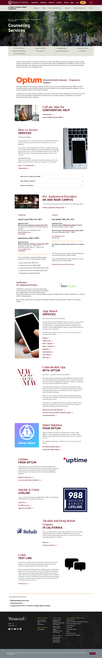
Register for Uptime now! (25, 477)
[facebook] (15, 629)
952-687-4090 (21, 234)
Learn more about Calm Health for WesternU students (57, 412)
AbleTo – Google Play (48, 346)
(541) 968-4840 (56, 639)
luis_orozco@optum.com (24, 249)
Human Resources (70, 625)
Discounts (67, 8)
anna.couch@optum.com (24, 232)
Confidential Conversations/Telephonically (63, 264)
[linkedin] (20, 629)
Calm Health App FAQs (48, 415)
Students (59, 2)
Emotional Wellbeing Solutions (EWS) (52, 117)
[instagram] (12, 629)
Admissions (35, 2)
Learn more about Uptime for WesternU (28, 480)
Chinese (48, 606)
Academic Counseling (40, 48)
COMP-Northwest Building (69, 225)
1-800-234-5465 (47, 114)
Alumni (66, 2)
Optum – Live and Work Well (25, 165)
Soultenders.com (26, 296)
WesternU (10, 19)
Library (68, 631)
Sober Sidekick (46, 355)
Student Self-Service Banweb (73, 635)
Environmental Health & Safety (73, 623)
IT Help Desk (69, 627)
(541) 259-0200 (56, 624)
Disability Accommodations (19, 51)
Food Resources (83, 51)
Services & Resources (55, 8)
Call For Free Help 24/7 (49, 545)
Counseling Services (61, 48)
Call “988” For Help (23, 505)
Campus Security (70, 620)
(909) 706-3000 (40, 629)
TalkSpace (45, 338)
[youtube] (9, 629)
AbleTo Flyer (46, 349)
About (72, 2)
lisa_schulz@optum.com (58, 236)
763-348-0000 (21, 251)
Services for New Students (61, 51)
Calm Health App (47, 352)
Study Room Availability (19, 53)
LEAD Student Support (71, 629)
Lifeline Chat (21, 502)
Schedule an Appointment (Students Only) (53, 207)
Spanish (41, 606)
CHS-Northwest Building (69, 230)
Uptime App (46, 357)
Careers (10, 623)
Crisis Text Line (22, 583)
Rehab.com (45, 542)
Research (51, 2)
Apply (83, 2)
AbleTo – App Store (48, 343)
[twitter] (18, 629)
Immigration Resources (82, 48)
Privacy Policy (11, 654)
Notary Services (40, 51)
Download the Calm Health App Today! (53, 410)
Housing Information (79, 8)
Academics (43, 2)
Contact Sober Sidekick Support (51, 449)
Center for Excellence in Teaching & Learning (76, 621)
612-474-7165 (55, 238)
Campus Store (11, 625)
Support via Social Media (24, 508)
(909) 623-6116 (40, 624)
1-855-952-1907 (58, 294)
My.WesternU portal (71, 633)
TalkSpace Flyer (47, 341)
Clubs (44, 8)
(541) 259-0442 (56, 632)
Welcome (36, 8)
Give (77, 2)
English (37, 606)
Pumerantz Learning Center (36, 225)
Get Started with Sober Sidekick (51, 447)
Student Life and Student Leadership (17, 8)
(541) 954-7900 (56, 642)
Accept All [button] (92, 653)
